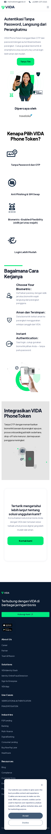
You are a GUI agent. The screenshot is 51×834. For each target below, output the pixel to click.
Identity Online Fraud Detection (15, 675)
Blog (4, 767)
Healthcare (6, 753)
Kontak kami (25, 540)
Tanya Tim (26, 61)
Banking (5, 726)
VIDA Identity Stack (10, 670)
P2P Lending (7, 720)
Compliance (7, 772)
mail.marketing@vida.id (16, 2)
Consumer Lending (10, 742)
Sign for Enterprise (9, 681)
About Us (7, 639)
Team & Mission (8, 656)
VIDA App (5, 686)
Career (4, 645)
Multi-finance (7, 731)
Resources (7, 761)
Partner (5, 650)
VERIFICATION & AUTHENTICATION (16, 701)
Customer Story (9, 778)
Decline (25, 823)
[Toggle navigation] (47, 7)
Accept (25, 816)
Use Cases (7, 695)
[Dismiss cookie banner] (42, 785)
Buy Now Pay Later (9, 747)
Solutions (7, 664)
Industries (7, 714)
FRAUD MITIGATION (10, 706)
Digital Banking (8, 737)
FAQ (47, 828)
